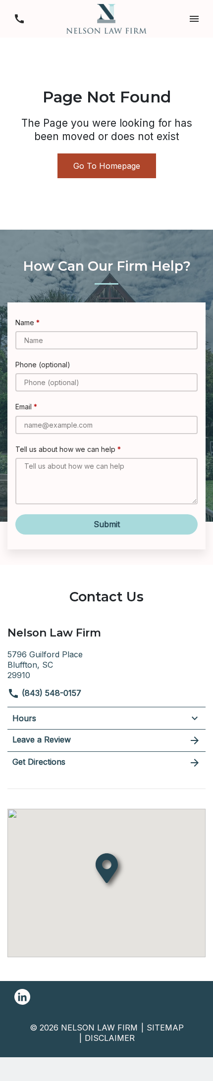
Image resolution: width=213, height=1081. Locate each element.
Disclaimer (110, 1038)
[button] (194, 18)
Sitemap (165, 1027)
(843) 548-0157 (50, 693)
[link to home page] (106, 18)
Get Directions (38, 762)
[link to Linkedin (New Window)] (22, 997)
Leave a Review (41, 739)
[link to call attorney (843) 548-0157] (19, 18)
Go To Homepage (106, 166)
